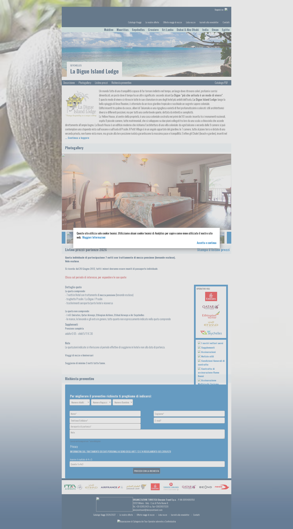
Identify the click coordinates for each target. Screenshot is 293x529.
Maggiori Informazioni (93, 237)
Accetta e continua (206, 243)
